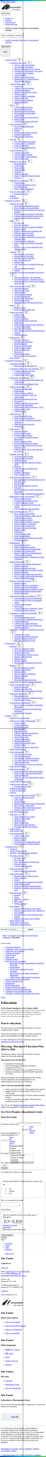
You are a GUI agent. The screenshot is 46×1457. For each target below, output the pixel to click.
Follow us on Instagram (13, 1329)
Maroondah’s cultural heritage (24, 825)
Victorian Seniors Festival (23, 435)
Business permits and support (20, 581)
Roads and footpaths (21, 687)
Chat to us (4, 1268)
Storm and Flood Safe (22, 350)
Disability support (20, 460)
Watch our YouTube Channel (15, 1326)
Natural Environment (17, 769)
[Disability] (22, 1160)
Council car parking (21, 319)
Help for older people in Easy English (27, 909)
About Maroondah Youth (23, 416)
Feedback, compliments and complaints (24, 853)
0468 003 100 (16, 1273)
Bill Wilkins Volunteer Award (24, 617)
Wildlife (17, 270)
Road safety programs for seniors (26, 443)
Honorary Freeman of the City (25, 639)
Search (3, 929)
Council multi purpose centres (20, 781)
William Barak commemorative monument (29, 494)
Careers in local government (24, 88)
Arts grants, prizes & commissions (26, 760)
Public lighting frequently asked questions (29, 325)
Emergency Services (21, 340)
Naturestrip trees (20, 292)
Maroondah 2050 (20, 164)
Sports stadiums (19, 802)
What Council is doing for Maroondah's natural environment (28, 774)
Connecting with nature (22, 534)
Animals (13, 252)
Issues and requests (16, 874)
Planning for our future (18, 161)
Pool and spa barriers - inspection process (28, 279)
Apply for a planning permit (24, 649)
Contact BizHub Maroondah (24, 578)
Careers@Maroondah (17, 84)
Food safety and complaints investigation (28, 882)
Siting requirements (21, 676)
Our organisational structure (24, 126)
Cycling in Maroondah (22, 327)
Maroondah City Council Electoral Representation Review (26, 80)
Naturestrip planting (21, 288)
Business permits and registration (25, 587)
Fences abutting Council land (24, 310)
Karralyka (8, 1381)
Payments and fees (16, 856)
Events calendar (19, 723)
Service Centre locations (18, 851)
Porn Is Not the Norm (22, 475)
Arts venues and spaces (22, 756)
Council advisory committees (24, 144)
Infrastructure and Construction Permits (28, 691)
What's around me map (18, 749)
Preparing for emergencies (23, 342)
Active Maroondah (16, 834)
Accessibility (14, 198)
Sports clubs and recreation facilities (22, 795)
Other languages (15, 893)
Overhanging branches (22, 296)
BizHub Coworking (21, 566)
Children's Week (20, 411)
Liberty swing (19, 471)
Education (17, 488)
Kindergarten (19, 391)
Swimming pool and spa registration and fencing (27, 272)
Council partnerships (21, 146)
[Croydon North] (16, 1153)
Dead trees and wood (21, 290)
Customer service (11, 847)
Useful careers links (21, 98)
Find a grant (18, 606)
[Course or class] (22, 1158)
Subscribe (14, 1417)
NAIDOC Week (20, 745)
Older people (14, 429)
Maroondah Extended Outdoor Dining (27, 591)
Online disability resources (23, 458)
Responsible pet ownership (23, 256)
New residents (15, 358)
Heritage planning (20, 661)
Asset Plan (18, 172)
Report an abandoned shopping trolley (27, 886)
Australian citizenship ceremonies (26, 637)
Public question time (21, 159)
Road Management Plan (22, 329)
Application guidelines (22, 90)
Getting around (15, 829)
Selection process (20, 94)
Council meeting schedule (23, 155)
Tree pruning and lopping (23, 294)
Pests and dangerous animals (24, 268)
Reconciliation (19, 484)
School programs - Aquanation (25, 524)
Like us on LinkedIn (12, 1333)
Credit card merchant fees (23, 866)
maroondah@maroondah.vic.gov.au (13, 1275)
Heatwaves (18, 352)
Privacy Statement (25, 1449)
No (10, 1193)
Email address (6, 1209)
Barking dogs (19, 262)
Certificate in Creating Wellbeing (25, 623)
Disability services (16, 454)
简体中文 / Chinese (21, 899)
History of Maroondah (22, 819)
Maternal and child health (23, 389)
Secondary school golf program (25, 528)
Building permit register (22, 670)
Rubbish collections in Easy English (27, 919)
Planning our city (20, 659)
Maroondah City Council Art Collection (28, 764)
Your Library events (21, 737)
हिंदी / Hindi (18, 902)
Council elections (20, 75)
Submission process (21, 194)
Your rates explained (21, 225)
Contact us (13, 849)
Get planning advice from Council (26, 655)
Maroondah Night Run (22, 741)
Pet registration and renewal (24, 254)
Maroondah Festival (21, 727)
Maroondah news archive (23, 109)
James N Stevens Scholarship (24, 96)
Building (13, 666)
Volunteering (18, 615)
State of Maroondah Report (23, 189)
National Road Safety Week (24, 375)
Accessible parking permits (23, 456)
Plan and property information (24, 674)
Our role (13, 139)
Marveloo (17, 467)
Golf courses (18, 800)
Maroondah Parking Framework (25, 321)
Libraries (13, 793)
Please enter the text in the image (14, 1229)
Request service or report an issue (26, 876)
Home (5, 935)
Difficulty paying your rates (24, 233)
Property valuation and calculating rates (28, 231)
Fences (12, 305)
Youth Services (15, 414)
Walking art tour (20, 530)
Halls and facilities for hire (19, 812)
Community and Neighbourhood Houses (28, 619)
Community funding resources (25, 610)
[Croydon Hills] (16, 1151)
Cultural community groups (24, 503)
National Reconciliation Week (24, 743)
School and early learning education (27, 218)
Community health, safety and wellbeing (24, 369)
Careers (14, 1451)
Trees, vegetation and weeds (20, 286)
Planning (13, 646)
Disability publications (22, 473)
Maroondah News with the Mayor (26, 117)
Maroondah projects (21, 696)
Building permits (20, 672)
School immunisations (22, 536)
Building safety (19, 678)
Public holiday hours (17, 921)
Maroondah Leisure (12, 1384)
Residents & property (12, 201)
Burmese (17, 895)
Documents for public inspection (25, 132)
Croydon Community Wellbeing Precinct (28, 698)
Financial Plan (19, 168)
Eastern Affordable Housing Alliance (27, 176)
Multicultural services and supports (22, 496)
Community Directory (17, 364)
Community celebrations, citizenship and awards (27, 630)
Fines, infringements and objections (26, 862)
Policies (17, 130)
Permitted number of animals (24, 258)
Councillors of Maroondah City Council (28, 71)
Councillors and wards (18, 63)
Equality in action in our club (24, 810)
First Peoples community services (26, 486)
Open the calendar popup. (32, 1130)
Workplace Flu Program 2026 (24, 551)
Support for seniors (21, 431)
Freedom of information (22, 134)
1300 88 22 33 (11, 1271)
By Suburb (5, 1153)
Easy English (14, 906)
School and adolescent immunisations (27, 549)
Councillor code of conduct (23, 73)
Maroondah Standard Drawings (25, 680)
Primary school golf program (24, 526)
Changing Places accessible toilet (26, 469)
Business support (20, 583)
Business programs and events (25, 568)
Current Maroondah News (23, 107)
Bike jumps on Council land (24, 806)
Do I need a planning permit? (24, 651)
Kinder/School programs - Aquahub (27, 522)
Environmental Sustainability (20, 703)
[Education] (22, 1162)
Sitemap (36, 1449)
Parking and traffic (16, 312)
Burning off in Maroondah (23, 298)
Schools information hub (18, 512)
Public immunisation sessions (24, 547)
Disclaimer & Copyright (9, 1449)
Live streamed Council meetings (25, 157)
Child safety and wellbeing (23, 100)
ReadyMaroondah (20, 344)
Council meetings (16, 150)
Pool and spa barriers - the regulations (27, 277)
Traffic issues (19, 323)
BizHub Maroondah (17, 562)
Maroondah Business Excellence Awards (28, 570)
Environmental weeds (22, 301)
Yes (10, 1189)
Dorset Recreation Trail (22, 786)
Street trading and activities (19, 923)
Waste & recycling (16, 204)
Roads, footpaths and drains (19, 685)
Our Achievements (20, 187)
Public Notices (19, 119)
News (12, 105)
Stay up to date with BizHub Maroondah (28, 576)
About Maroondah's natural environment (28, 771)
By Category (5, 1163)
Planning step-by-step (21, 653)
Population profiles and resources (26, 827)
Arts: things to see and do (23, 754)
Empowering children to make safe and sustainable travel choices (28, 517)
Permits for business (21, 572)
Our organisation (16, 124)
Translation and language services (26, 501)
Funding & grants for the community (23, 596)
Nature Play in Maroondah (23, 405)
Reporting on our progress (19, 181)
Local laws (18, 128)
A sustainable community (23, 713)
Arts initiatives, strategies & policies (26, 758)
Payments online (20, 858)
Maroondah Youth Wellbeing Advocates (28, 538)
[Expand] (19, 59)
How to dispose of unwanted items (26, 208)
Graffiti (16, 880)
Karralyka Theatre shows (23, 735)
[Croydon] (16, 1148)
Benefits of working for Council (25, 92)
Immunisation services (22, 545)
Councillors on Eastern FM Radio (26, 121)
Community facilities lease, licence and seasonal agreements (28, 627)
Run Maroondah (20, 729)
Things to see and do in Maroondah (22, 721)
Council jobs (18, 86)
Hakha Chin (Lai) (20, 904)
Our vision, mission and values (25, 142)
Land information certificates (24, 241)
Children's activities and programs (26, 403)
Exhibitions (18, 532)
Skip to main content (8, 2)
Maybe (11, 1191)
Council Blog (19, 115)
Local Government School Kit (25, 148)
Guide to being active (21, 836)
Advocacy (18, 178)
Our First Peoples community (20, 477)
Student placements (21, 102)
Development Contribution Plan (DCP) (28, 663)
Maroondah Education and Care (25, 366)
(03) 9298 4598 (23, 1271)
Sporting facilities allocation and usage (27, 808)
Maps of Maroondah (21, 823)
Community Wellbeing (22, 373)
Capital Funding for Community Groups (28, 608)
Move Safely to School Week (24, 514)
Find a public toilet (16, 831)
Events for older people (22, 433)
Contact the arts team (21, 762)
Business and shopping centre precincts (28, 574)
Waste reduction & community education (28, 214)
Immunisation (14, 543)
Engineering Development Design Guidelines (26, 682)
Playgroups (18, 401)
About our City (15, 814)
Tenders (12, 196)
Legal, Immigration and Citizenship (26, 509)
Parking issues (19, 315)
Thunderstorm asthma (22, 354)
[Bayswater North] (16, 1146)
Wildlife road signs (20, 335)
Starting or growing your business (26, 585)
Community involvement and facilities (23, 613)
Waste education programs (23, 520)
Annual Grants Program (22, 604)
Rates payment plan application (25, 871)
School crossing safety (22, 409)
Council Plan (18, 166)
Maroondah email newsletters (24, 111)
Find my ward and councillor (24, 65)
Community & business (13, 361)
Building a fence (20, 308)
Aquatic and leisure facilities (24, 798)
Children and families (17, 387)
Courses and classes (21, 725)
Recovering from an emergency (25, 356)
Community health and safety (24, 371)
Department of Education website (12, 1042)
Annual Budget (19, 170)
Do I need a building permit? (24, 668)
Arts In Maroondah (16, 752)
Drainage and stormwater (23, 689)
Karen (16, 897)
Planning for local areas (22, 700)
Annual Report (19, 183)
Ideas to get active (20, 838)
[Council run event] (22, 1155)
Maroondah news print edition (25, 113)
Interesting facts (19, 821)
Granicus (37, 1455)
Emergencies (14, 338)
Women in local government (24, 77)
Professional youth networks (24, 424)
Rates (12, 221)
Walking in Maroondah (18, 788)
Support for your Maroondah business (27, 564)
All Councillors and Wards (23, 67)
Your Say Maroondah (17, 192)
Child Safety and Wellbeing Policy (26, 384)
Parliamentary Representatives (20, 925)
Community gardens (21, 621)
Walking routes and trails (18, 784)
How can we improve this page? (12, 1200)
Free (5, 1165)
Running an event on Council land (26, 747)
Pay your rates (19, 223)
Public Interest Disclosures (23, 137)
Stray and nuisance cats (22, 260)
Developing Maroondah (18, 694)
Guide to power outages (22, 348)
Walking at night (20, 840)
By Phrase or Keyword (9, 1124)
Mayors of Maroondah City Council (27, 69)
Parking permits (19, 317)
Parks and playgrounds (18, 766)
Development (10, 643)
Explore (8, 716)
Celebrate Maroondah (22, 739)
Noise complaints (20, 878)
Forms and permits (16, 869)
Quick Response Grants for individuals (28, 598)
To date (10, 1135)
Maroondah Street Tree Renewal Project (28, 303)
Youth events (18, 426)
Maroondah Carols (20, 731)
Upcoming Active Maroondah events (27, 842)
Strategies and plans (21, 174)
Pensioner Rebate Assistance (24, 235)
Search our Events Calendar (19, 718)
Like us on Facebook (12, 1322)
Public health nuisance (22, 884)
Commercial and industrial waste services (28, 216)
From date (11, 1133)
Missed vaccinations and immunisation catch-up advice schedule (27, 554)
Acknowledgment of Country (24, 817)
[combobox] (12, 35)
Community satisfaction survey (25, 185)
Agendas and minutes (21, 153)
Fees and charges (20, 864)
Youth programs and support (24, 418)
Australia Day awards (22, 635)
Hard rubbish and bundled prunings (26, 206)
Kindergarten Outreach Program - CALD (28, 407)
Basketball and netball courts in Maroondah (29, 804)
